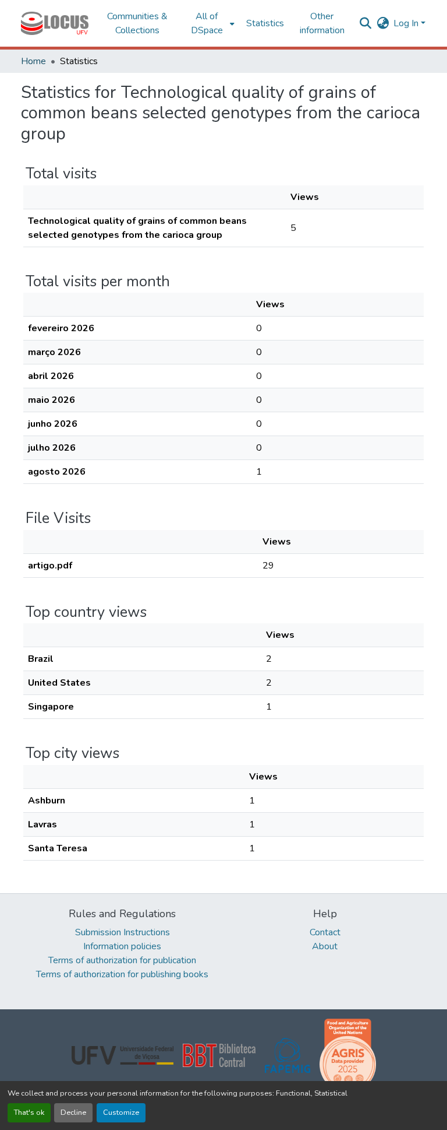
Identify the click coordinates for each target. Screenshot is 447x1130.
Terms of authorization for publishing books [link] (122, 974)
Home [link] (33, 61)
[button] (54, 23)
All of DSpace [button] (207, 23)
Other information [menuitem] (322, 23)
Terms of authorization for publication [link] (122, 960)
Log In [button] (407, 23)
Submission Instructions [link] (122, 932)
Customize (121, 1112)
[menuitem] (210, 23)
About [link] (325, 946)
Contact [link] (325, 932)
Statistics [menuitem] (265, 23)
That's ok (29, 1112)
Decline (73, 1112)
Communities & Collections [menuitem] (137, 23)
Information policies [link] (122, 946)
